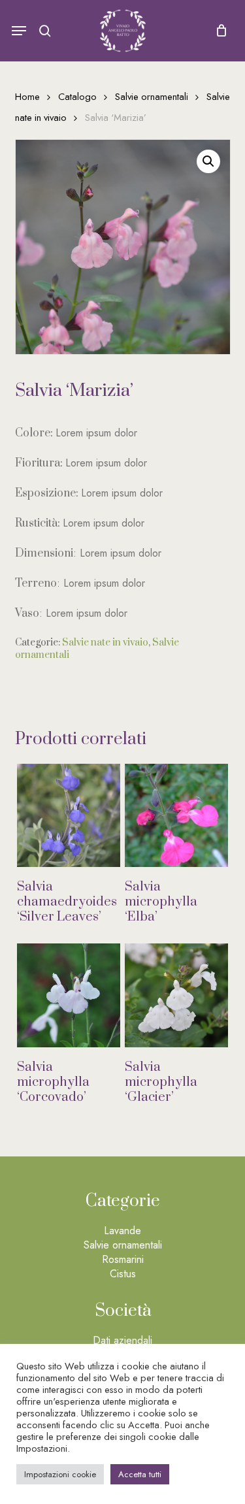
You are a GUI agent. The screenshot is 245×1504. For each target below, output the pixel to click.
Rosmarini (123, 1259)
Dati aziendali (122, 1340)
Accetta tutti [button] (139, 1474)
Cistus (123, 1273)
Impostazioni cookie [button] (60, 1474)
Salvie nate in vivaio (105, 642)
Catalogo (77, 97)
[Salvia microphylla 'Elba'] (176, 815)
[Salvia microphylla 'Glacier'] (176, 995)
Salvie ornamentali (151, 97)
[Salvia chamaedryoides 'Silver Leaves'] (68, 815)
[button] (19, 30)
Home (27, 97)
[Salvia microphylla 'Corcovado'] (68, 995)
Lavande (122, 1230)
